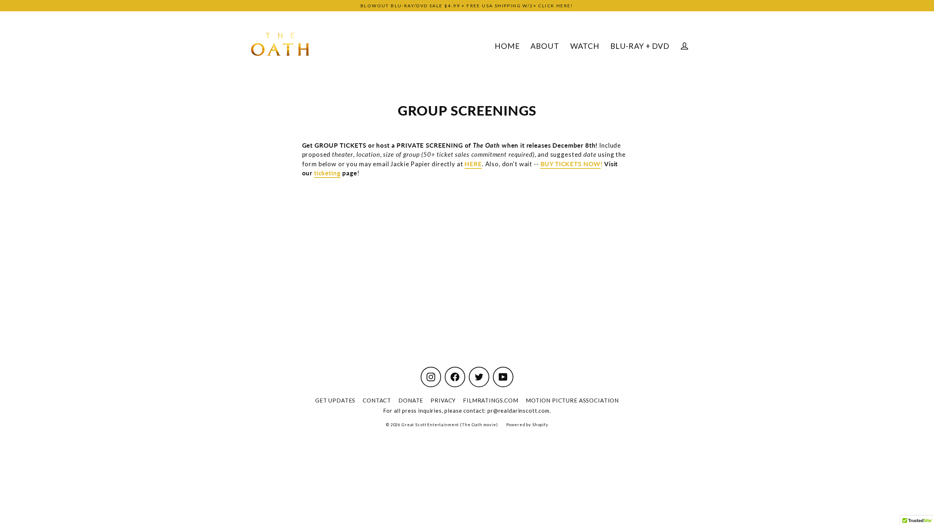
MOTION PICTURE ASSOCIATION (572, 400)
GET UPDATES (335, 400)
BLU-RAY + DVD (639, 46)
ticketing (327, 173)
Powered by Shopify (527, 424)
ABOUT (544, 46)
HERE (473, 164)
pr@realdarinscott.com (518, 410)
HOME (507, 46)
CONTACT (377, 400)
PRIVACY (443, 400)
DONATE (410, 400)
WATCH (584, 46)
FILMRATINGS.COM (490, 400)
